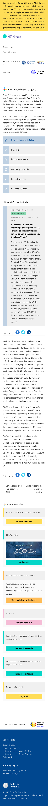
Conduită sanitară (10, 52)
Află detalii (24, 562)
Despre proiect (9, 47)
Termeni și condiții (10, 773)
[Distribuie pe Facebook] (17, 332)
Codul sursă (7, 757)
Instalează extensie (24, 648)
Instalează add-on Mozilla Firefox (17, 751)
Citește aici (24, 696)
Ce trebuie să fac (24, 521)
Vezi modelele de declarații (24, 600)
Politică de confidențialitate (14, 770)
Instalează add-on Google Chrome (17, 754)
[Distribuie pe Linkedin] (29, 332)
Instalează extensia (24, 673)
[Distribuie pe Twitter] (23, 332)
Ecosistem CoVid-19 (11, 747)
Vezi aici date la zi (24, 622)
